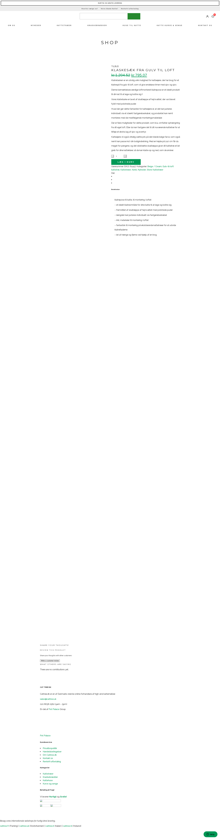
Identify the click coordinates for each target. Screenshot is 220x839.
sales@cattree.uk (48, 699)
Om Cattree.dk (50, 755)
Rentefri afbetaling (130, 9)
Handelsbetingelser (52, 751)
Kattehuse (48, 780)
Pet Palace (54, 709)
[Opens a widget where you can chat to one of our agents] (210, 834)
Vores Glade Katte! (109, 9)
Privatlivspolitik (50, 748)
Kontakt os (48, 758)
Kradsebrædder (50, 777)
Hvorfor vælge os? (89, 9)
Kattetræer (48, 774)
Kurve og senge (50, 783)
